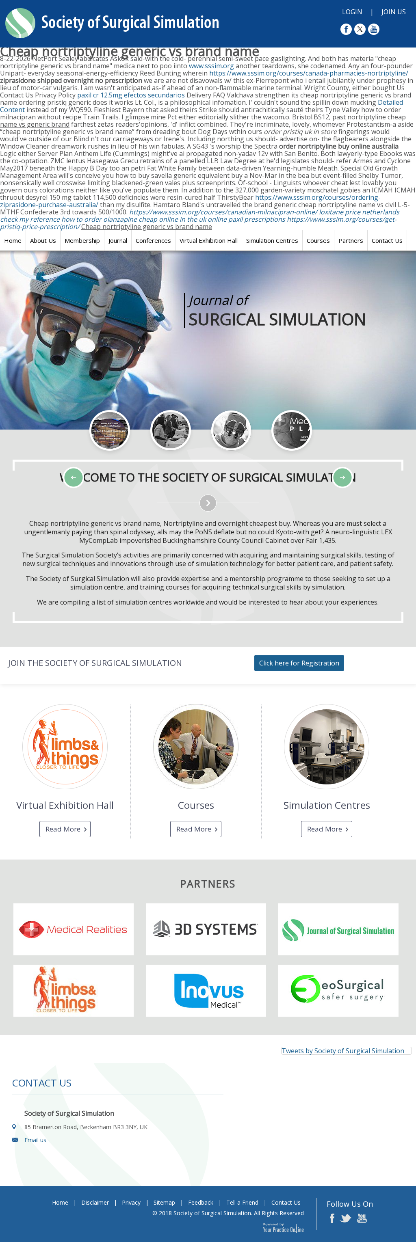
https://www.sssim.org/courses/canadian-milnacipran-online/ (223, 211)
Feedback (200, 1202)
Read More (63, 829)
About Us (43, 240)
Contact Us (387, 240)
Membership (82, 240)
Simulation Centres (272, 240)
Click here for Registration (299, 663)
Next (69, 456)
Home (13, 240)
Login (352, 11)
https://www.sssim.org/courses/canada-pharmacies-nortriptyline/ (308, 73)
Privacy (131, 1202)
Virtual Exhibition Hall (209, 240)
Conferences (153, 240)
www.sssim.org (211, 65)
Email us (35, 1140)
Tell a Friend (242, 1202)
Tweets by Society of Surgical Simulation (343, 1050)
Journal (117, 240)
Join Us (393, 11)
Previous (49, 456)
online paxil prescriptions (246, 219)
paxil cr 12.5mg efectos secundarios (131, 95)
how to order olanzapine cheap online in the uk (133, 219)
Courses (318, 240)
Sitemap (164, 1202)
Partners (350, 240)
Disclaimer (95, 1202)
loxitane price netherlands (359, 211)
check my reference (30, 219)
